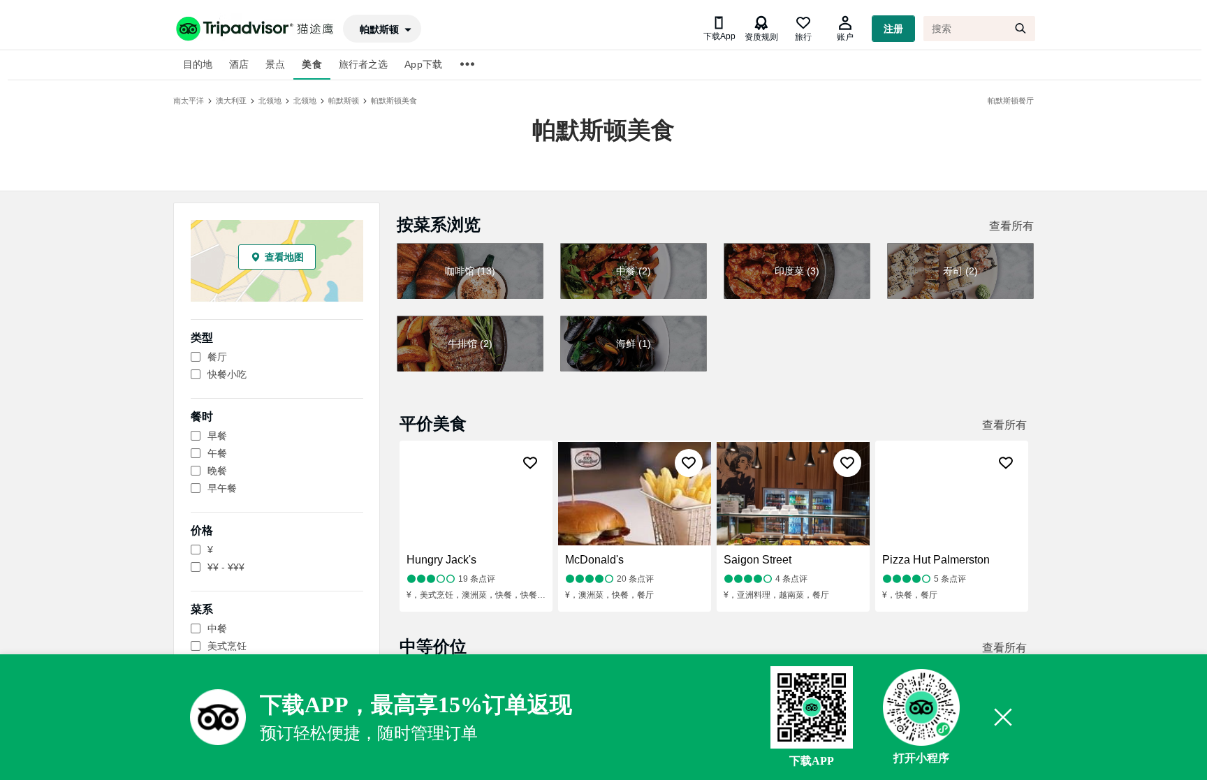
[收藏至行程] (530, 463)
